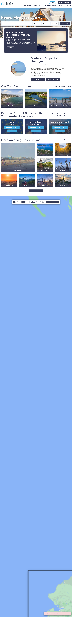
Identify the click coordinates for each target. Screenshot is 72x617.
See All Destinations (36, 191)
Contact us (67, 5)
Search (65, 24)
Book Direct (10, 48)
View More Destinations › (62, 86)
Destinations (28, 5)
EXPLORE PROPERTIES (53, 79)
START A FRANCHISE (64, 2)
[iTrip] (7, 4)
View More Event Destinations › (62, 114)
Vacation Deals (38, 5)
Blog (60, 5)
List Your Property (51, 5)
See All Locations (52, 202)
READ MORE (38, 79)
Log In (52, 2)
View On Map (11, 131)
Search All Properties (12, 127)
